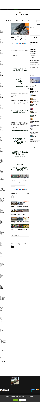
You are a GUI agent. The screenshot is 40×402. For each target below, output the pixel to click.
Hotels (1, 252)
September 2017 (1, 131)
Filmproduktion (1, 235)
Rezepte (1, 304)
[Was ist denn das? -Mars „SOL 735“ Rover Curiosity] (31, 107)
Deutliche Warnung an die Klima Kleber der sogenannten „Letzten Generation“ (26, 186)
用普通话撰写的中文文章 (2, 358)
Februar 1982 (1, 178)
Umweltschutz (1, 335)
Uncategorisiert (1, 336)
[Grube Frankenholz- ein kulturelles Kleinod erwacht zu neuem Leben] (31, 120)
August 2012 (1, 154)
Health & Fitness (1, 249)
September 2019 (1, 109)
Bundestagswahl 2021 (2, 206)
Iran (0, 258)
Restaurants (1, 303)
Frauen (1, 241)
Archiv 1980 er (1, 196)
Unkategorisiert (1, 338)
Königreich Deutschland (2, 270)
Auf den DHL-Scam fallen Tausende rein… (34, 50)
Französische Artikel (2, 240)
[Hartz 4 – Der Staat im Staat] (31, 97)
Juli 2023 (1, 67)
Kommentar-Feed (2, 365)
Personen (1, 291)
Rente (0, 302)
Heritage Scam (1, 250)
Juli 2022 (1, 78)
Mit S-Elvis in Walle (35, 115)
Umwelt (14, 28)
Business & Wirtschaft (2, 208)
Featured (4, 28)
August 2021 (1, 88)
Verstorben (1, 345)
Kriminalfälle (1, 271)
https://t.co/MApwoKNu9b (21, 124)
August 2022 (1, 77)
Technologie (1, 324)
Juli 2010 (1, 167)
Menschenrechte (1, 283)
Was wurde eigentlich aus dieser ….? (3, 350)
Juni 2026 (1, 35)
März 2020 (1, 104)
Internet (1, 257)
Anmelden (1, 362)
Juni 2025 (1, 46)
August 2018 (1, 121)
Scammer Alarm (1, 311)
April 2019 (1, 114)
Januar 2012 (1, 159)
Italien (1, 261)
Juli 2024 (1, 56)
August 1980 (1, 180)
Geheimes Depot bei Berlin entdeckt (33, 47)
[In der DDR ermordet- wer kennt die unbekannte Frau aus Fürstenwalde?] (31, 137)
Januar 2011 (1, 164)
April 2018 (1, 125)
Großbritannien (1, 247)
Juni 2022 (1, 79)
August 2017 (1, 132)
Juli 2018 (1, 122)
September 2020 (1, 98)
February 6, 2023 (20, 96)
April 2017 (1, 136)
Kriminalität (1, 273)
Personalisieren (19, 401)
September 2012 (1, 153)
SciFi (0, 314)
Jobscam (1, 263)
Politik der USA (1, 295)
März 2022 (1, 82)
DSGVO (22, 28)
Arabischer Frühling (2, 193)
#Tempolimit (19, 79)
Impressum (34, 28)
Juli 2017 (1, 133)
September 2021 (1, 87)
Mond (1, 285)
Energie (1, 226)
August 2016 (1, 142)
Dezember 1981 (1, 179)
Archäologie (1, 194)
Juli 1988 (1, 176)
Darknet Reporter (2, 216)
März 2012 (1, 158)
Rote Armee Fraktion (2, 307)
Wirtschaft (1, 355)
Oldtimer (1, 289)
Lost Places (1, 279)
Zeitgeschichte (1, 357)
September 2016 (1, 141)
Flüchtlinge (1, 238)
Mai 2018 (1, 124)
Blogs (0, 202)
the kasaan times (17, 203)
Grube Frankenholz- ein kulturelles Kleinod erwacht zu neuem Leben (36, 119)
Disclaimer (25, 28)
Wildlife (1, 354)
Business (1, 207)
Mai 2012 (1, 156)
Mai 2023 (1, 69)
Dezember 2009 (1, 168)
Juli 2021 (1, 89)
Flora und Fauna (1, 237)
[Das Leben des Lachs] (31, 100)
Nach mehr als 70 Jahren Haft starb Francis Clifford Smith (34, 42)
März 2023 (1, 71)
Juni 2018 (1, 123)
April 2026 (1, 37)
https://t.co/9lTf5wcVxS (20, 148)
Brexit (1, 204)
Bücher (1, 205)
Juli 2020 (1, 100)
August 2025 (1, 44)
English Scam (1, 228)
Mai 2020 (1, 102)
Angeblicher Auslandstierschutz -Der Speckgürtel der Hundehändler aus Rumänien (34, 45)
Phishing (1, 292)
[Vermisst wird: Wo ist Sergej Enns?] (31, 127)
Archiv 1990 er (1, 197)
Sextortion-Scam (1, 316)
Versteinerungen (1, 344)
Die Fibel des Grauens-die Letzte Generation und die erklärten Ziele (26, 214)
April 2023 (1, 70)
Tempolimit (19, 193)
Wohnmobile (1, 356)
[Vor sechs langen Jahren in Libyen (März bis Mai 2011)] (31, 124)
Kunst (19, 28)
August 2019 (1, 110)
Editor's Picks (1, 225)
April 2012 (1, 157)
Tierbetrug (1, 327)
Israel (0, 260)
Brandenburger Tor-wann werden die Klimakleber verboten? (13, 222)
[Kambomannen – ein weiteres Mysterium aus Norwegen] (31, 133)
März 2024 (1, 60)
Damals (1, 215)
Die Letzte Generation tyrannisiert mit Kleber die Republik (13, 186)
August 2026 (1, 33)
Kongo (1, 269)
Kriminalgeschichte (2, 272)
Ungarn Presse (1, 337)
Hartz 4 (1, 248)
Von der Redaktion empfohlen (3, 348)
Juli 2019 (1, 111)
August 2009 (1, 169)
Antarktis (1, 192)
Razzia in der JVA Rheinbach (37, 72)
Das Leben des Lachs (35, 99)
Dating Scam (1, 218)
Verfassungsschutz (13, 194)
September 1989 (1, 175)
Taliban (1, 323)
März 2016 (1, 147)
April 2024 (1, 59)
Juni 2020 (1, 101)
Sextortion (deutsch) (2, 315)
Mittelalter (1, 284)
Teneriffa (1, 325)
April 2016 (1, 146)
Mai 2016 (1, 145)
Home (2, 28)
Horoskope (1, 251)
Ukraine (1, 333)
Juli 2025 (1, 45)
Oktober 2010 (1, 165)
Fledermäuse (1, 236)
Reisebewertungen (2, 300)
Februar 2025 (1, 50)
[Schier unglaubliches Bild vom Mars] (31, 130)
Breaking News (7, 28)
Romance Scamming (2, 306)
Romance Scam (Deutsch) (2, 305)
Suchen (30, 31)
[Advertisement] (20, 12)
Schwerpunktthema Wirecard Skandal (3, 313)
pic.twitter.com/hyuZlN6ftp (20, 149)
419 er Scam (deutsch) (2, 187)
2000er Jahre (1, 186)
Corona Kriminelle (2, 213)
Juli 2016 (1, 143)
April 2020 (1, 103)
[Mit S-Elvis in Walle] (31, 116)
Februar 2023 (1, 72)
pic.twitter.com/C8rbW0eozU (20, 95)
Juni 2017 (1, 134)
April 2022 (1, 81)
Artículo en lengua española (2, 198)
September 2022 (1, 76)
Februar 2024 (1, 61)
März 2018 (1, 126)
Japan (0, 262)
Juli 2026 (1, 34)
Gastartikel (31, 28)
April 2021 (1, 92)
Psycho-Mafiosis (12, 193)
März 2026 (1, 38)
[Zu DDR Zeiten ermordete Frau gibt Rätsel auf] (31, 140)
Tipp (0, 328)
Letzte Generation (12, 45)
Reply (32, 156)
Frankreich (1, 239)
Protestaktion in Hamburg (16, 103)
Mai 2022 (1, 80)
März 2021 (1, 93)
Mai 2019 (1, 113)
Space (1, 317)
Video (1, 346)
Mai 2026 (1, 36)
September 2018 (1, 120)
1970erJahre (1, 184)
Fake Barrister (1, 230)
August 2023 (1, 66)
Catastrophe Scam (2, 209)
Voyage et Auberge (2, 349)
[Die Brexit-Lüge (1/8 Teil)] (31, 110)
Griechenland (1, 246)
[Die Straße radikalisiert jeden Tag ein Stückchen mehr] (31, 113)
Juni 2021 (1, 90)
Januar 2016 (1, 148)
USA (0, 339)
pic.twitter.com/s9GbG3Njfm (20, 176)
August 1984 (1, 177)
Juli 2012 (1, 155)
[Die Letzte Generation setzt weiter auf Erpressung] (20, 183)
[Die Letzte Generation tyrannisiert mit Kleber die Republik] (14, 183)
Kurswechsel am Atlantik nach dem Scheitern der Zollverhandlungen (34, 38)
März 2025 (1, 49)
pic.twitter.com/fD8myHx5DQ (20, 125)
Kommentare (16, 240)
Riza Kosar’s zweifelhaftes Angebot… (34, 68)
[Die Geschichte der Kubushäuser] (31, 103)
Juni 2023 (1, 68)
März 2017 (1, 137)
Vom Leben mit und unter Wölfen (33, 40)
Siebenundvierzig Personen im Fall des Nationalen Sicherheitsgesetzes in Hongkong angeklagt (15, 201)
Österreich (1, 290)
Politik (17, 28)
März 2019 (1, 115)
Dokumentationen (2, 224)
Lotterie (1, 280)
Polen (0, 293)
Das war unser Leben (2, 217)
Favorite (36, 156)
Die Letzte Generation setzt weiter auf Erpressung (19, 186)
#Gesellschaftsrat (24, 94)
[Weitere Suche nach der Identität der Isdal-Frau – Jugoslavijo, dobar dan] (35, 88)
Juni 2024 (1, 57)
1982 (0, 185)
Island (1, 259)
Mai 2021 (1, 91)
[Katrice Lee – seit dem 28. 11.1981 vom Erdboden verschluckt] (31, 144)
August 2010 (1, 166)
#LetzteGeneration (24, 122)
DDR (0, 219)
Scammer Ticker (1, 312)
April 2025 (1, 48)
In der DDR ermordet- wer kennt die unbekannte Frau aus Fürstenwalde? (36, 136)
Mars (0, 282)
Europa (1, 229)
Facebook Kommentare (22, 240)
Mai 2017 (1, 135)
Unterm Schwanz (22, 193)
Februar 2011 (1, 163)
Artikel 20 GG (22, 65)
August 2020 (1, 99)
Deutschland (11, 28)
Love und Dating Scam (2, 281)
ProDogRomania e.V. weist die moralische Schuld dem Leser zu (34, 57)
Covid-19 (1, 214)
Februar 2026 (1, 39)
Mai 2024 (1, 58)
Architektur (1, 195)
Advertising (28, 28)
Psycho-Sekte (16, 193)
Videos (1, 347)
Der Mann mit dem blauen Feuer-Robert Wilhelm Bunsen (34, 52)
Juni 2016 (1, 144)
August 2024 (1, 55)
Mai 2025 (1, 47)
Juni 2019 (1, 112)
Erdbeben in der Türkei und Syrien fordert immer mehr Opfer (25, 201)
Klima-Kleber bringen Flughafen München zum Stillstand (26, 222)
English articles (1, 227)
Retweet (34, 156)
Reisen (1, 301)
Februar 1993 (1, 174)
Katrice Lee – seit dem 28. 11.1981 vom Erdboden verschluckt (36, 144)
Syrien (1, 322)
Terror (1, 326)
